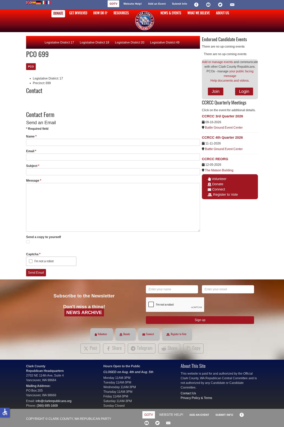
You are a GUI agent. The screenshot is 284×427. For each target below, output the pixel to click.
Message (33, 180)
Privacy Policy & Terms (196, 398)
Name (31, 136)
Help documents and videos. (229, 80)
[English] (28, 2)
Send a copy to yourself (43, 237)
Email (31, 151)
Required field (37, 128)
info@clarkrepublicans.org (53, 401)
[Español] (33, 2)
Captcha (33, 254)
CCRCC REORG (215, 159)
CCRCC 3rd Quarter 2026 (222, 116)
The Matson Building (219, 170)
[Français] (48, 2)
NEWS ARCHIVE (84, 312)
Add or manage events (217, 62)
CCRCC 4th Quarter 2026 (222, 137)
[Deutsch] (38, 2)
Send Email (36, 272)
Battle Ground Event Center (224, 127)
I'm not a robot (44, 261)
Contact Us (188, 393)
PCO (31, 66)
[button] (275, 418)
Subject (32, 165)
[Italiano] (43, 2)
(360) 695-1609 (47, 405)
